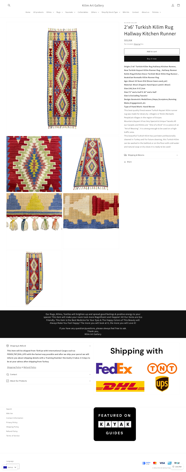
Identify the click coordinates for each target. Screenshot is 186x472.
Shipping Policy (14, 367)
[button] (9, 5)
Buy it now (152, 58)
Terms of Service (13, 436)
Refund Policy (30, 367)
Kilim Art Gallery (162, 468)
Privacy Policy (11, 422)
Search (9, 409)
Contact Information (14, 418)
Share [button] (129, 162)
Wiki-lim (9, 413)
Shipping (137, 44)
